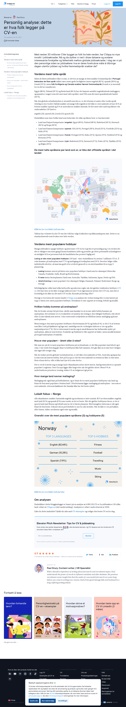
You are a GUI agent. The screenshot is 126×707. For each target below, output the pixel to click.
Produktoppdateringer (89, 676)
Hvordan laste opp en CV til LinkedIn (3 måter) (107, 606)
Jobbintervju (10, 600)
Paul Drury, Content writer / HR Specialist (68, 568)
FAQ (72, 4)
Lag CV (117, 4)
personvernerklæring (69, 541)
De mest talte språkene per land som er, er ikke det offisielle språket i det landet (17, 65)
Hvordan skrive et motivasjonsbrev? (75, 605)
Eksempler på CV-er (47, 676)
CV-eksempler (78, 511)
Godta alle (34, 701)
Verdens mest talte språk (13, 60)
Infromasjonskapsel (56, 696)
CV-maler (43, 679)
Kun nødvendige (48, 701)
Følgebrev (62, 4)
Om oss (84, 672)
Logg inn (107, 4)
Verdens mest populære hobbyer (16, 72)
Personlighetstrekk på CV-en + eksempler (47, 605)
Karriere (63, 679)
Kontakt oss (106, 676)
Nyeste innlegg (83, 4)
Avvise (52, 693)
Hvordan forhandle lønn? (16, 605)
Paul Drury (21, 17)
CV (52, 4)
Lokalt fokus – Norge (11, 92)
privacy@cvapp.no (35, 696)
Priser (94, 4)
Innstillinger (62, 701)
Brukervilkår (106, 679)
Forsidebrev (70, 600)
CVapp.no (72, 298)
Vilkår (60, 541)
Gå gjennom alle (10, 642)
